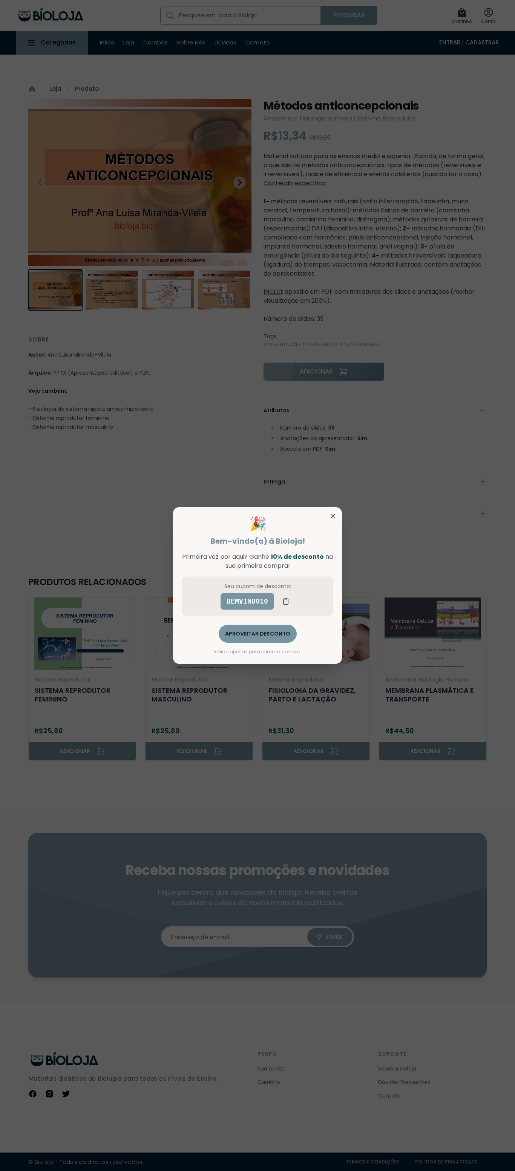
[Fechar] (333, 516)
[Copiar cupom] (285, 601)
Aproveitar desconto (257, 633)
